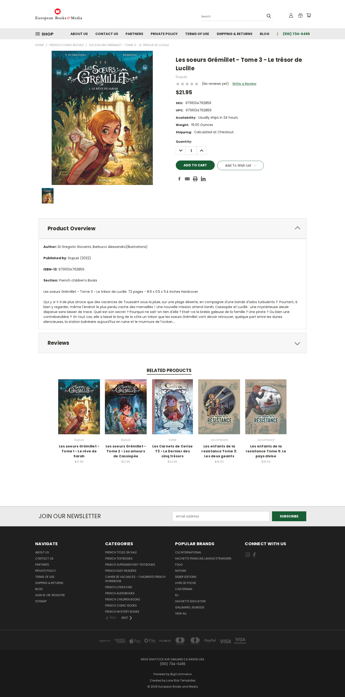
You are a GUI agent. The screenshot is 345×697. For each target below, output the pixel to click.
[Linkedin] (203, 178)
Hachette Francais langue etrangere (203, 558)
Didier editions (185, 577)
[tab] (172, 228)
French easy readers (120, 571)
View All (181, 613)
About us (79, 33)
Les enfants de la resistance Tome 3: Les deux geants (219, 451)
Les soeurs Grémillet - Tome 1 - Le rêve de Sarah (79, 451)
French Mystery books (122, 612)
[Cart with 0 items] (308, 15)
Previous (332, 682)
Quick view (79, 402)
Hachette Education (190, 601)
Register (58, 595)
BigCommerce (181, 674)
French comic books (121, 605)
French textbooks (119, 558)
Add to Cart (79, 410)
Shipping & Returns (234, 33)
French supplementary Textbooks (130, 565)
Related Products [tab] (169, 370)
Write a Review (244, 83)
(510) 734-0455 (296, 33)
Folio (179, 565)
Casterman (183, 589)
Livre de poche (185, 583)
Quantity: (184, 141)
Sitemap (40, 601)
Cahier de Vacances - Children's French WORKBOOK (135, 579)
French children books (122, 599)
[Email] (187, 178)
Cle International (188, 552)
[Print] (195, 178)
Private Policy (164, 33)
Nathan (180, 571)
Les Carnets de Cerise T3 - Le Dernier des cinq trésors (172, 451)
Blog (264, 33)
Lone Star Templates (181, 680)
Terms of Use (197, 33)
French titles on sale (121, 552)
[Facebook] (179, 178)
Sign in (40, 595)
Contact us (106, 33)
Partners (134, 33)
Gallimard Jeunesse (189, 607)
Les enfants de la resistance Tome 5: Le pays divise (266, 451)
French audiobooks (120, 593)
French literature (118, 587)
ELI (176, 595)
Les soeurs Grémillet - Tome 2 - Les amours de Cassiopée (126, 451)
